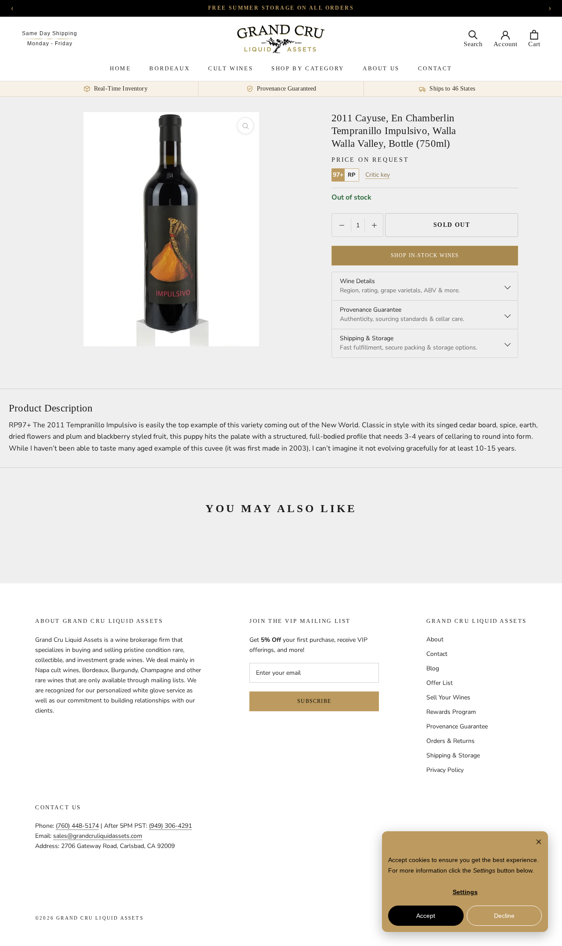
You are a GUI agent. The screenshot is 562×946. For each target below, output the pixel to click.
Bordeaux (169, 68)
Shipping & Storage (453, 755)
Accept (425, 915)
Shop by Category (307, 68)
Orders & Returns (450, 741)
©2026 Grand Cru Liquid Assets (89, 918)
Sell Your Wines (448, 697)
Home (120, 68)
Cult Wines (230, 68)
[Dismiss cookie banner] (539, 842)
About (434, 639)
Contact (435, 68)
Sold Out (451, 225)
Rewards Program (451, 712)
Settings (465, 891)
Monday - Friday (49, 43)
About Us (381, 68)
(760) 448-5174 (77, 826)
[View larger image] (245, 125)
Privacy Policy (445, 770)
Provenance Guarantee (457, 726)
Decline (504, 915)
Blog (432, 668)
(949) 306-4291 (170, 826)
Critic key (377, 175)
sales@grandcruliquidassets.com (97, 836)
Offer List (439, 683)
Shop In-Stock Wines (425, 255)
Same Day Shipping (49, 33)
